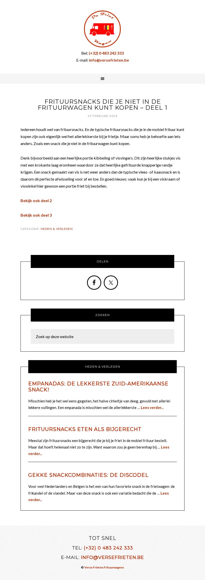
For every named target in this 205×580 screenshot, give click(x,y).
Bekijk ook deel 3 (36, 215)
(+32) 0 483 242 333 (108, 548)
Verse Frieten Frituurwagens (104, 567)
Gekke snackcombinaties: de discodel (88, 475)
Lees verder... (152, 407)
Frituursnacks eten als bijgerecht (85, 429)
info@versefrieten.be (112, 557)
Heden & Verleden (57, 229)
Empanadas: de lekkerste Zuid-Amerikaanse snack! (98, 387)
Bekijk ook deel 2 (36, 200)
